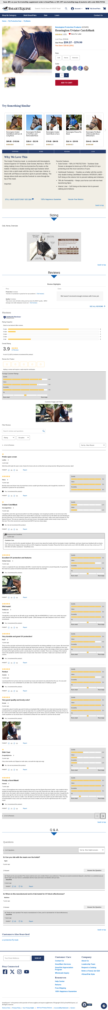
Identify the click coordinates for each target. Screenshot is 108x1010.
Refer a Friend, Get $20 (91, 971)
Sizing (41, 151)
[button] (66, 8)
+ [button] (66, 75)
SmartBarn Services (63, 964)
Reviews (67, 151)
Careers (72, 1008)
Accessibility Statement (61, 1008)
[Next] (105, 130)
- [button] (57, 75)
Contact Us (59, 961)
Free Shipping (60, 988)
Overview (15, 151)
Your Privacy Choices (45, 1008)
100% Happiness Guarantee (51, 199)
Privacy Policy (16, 1008)
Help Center (60, 981)
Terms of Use (6, 1008)
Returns (58, 985)
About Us (85, 961)
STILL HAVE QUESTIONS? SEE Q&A (18, 199)
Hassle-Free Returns (75, 199)
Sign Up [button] (38, 958)
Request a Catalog (89, 968)
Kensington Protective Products (68, 27)
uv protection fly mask (10, 940)
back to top (100, 205)
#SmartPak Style (88, 974)
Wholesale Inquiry (62, 973)
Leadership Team (88, 964)
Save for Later (76, 34)
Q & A (93, 151)
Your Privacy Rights (28, 1008)
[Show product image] (27, 50)
